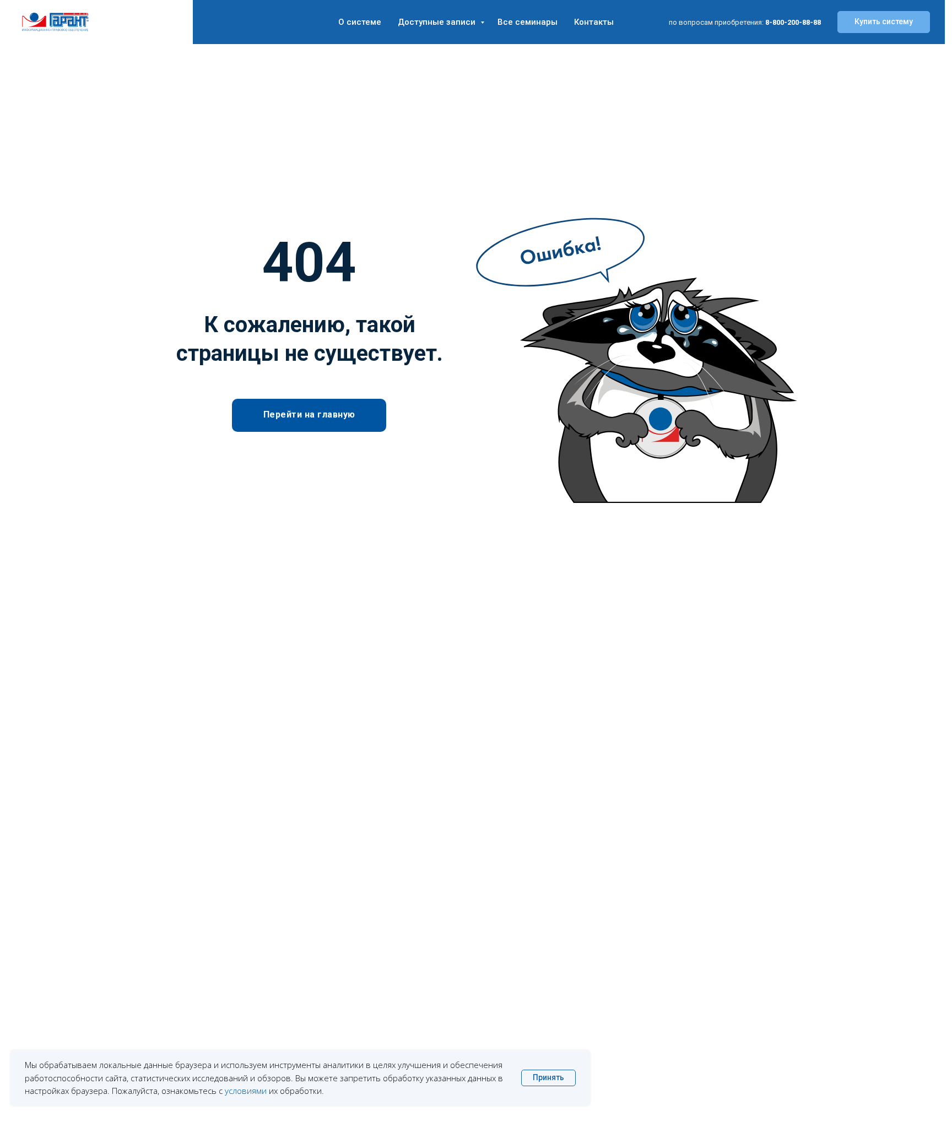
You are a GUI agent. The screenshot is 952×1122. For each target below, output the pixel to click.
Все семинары (527, 22)
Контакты (594, 22)
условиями (246, 1090)
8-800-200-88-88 (793, 22)
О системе (359, 22)
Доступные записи (438, 22)
